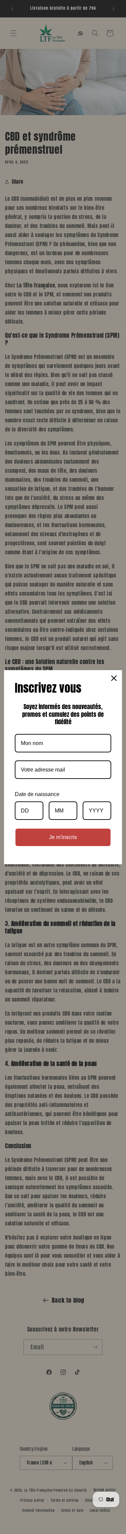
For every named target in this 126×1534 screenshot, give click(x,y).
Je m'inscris (63, 837)
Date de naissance (37, 794)
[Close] (114, 678)
